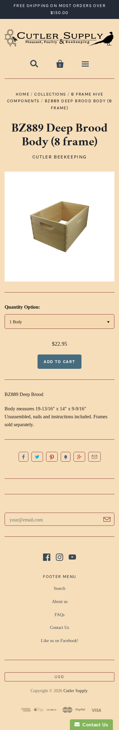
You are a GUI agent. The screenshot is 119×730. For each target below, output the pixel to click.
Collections (50, 94)
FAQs (59, 614)
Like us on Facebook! (59, 640)
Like (23, 457)
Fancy (65, 457)
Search (59, 588)
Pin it (52, 457)
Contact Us (59, 627)
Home (22, 94)
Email (94, 457)
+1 (79, 457)
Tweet (37, 457)
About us (59, 601)
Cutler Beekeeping (59, 157)
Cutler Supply (75, 690)
